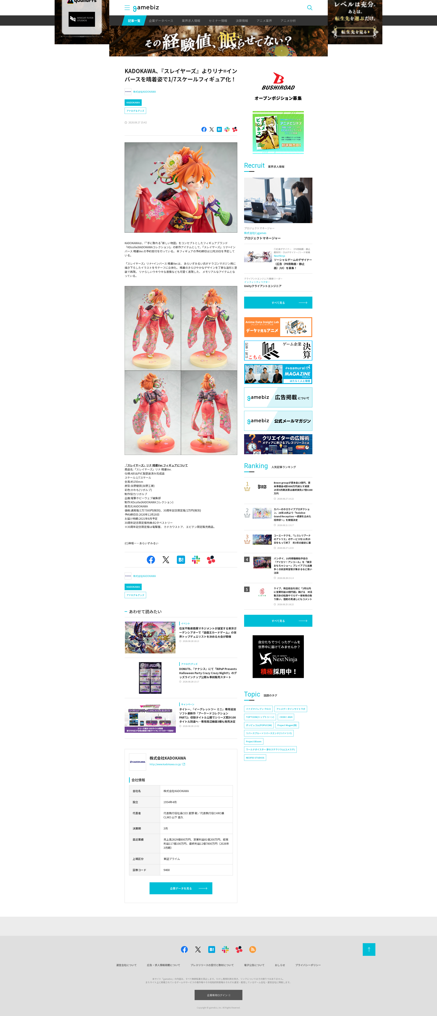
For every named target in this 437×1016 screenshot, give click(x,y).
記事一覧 (134, 20)
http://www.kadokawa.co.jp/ (165, 764)
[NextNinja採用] (278, 656)
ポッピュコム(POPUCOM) (259, 725)
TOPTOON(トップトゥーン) (260, 717)
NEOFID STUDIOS (255, 757)
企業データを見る (181, 888)
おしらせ (280, 965)
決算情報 (242, 20)
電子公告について (254, 965)
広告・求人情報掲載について (163, 965)
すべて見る (278, 303)
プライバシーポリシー (308, 965)
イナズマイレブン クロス (258, 708)
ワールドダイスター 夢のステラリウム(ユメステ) (270, 749)
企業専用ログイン (217, 995)
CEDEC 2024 (286, 717)
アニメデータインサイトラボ (290, 708)
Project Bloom (254, 741)
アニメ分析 (288, 20)
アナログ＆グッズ (135, 110)
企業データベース (161, 20)
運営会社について (126, 965)
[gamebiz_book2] (278, 132)
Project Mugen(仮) (287, 725)
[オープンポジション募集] (278, 86)
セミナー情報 (218, 20)
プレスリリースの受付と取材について (212, 965)
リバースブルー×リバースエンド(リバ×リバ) (269, 733)
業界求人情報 (191, 20)
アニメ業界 (264, 20)
